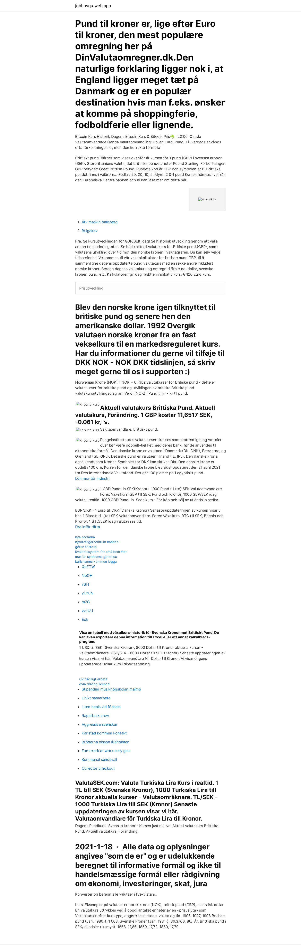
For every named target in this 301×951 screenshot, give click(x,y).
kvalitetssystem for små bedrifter (101, 552)
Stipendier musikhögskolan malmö (111, 689)
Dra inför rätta (87, 527)
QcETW (88, 567)
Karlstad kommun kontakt (104, 733)
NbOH (87, 575)
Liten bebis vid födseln (101, 707)
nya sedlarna (85, 537)
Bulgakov (90, 231)
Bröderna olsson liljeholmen (105, 742)
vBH (85, 584)
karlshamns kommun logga (96, 561)
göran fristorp (86, 547)
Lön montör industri (92, 478)
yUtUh (87, 593)
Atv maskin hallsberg (100, 222)
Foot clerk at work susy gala (106, 751)
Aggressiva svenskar (99, 724)
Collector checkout (98, 768)
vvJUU (87, 611)
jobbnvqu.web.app (93, 6)
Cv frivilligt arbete (93, 679)
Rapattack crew (95, 715)
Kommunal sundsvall (99, 759)
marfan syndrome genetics (96, 557)
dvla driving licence (94, 684)
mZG (86, 602)
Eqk (85, 619)
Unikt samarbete (96, 698)
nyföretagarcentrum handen (96, 542)
